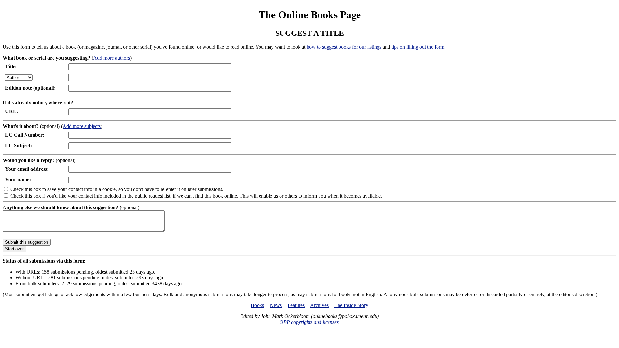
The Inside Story (351, 305)
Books (257, 305)
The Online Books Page (310, 14)
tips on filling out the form (417, 47)
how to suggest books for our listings (344, 47)
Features (296, 305)
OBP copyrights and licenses (309, 322)
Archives (319, 305)
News (276, 305)
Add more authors (111, 58)
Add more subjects (82, 126)
